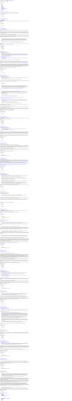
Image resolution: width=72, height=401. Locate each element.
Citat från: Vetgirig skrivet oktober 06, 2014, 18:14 (4, 193)
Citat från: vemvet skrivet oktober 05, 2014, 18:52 (4, 76)
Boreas (3, 23)
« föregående (1, 393)
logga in (6, 0)
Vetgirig (3, 152)
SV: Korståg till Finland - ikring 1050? (3, 28)
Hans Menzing (4, 111)
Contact (2, 5)
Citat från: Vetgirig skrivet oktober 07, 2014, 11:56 (4, 311)
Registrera (2, 6)
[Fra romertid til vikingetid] (2, 49)
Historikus (3, 335)
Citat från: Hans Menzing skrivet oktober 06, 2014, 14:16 (5, 56)
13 (4, 11)
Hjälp (1, 4)
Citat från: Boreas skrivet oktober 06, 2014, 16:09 (4, 174)
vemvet (3, 301)
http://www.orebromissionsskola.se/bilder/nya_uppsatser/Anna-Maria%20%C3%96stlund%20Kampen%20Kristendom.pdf (12, 41)
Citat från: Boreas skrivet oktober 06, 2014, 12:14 (4, 274)
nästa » (3, 393)
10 (2, 11)
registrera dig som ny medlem (11, 0)
